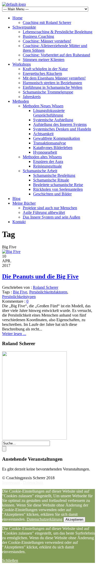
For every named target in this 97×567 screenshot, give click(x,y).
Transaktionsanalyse (49, 143)
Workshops (21, 64)
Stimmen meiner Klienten (43, 59)
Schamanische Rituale (51, 180)
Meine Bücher (24, 203)
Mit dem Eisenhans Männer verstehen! (54, 78)
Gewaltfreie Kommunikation (56, 138)
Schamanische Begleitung (54, 175)
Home (17, 18)
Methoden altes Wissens (42, 157)
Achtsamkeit (43, 134)
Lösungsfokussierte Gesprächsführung (49, 112)
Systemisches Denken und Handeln (62, 129)
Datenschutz (33, 482)
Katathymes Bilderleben (52, 147)
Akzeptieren (74, 519)
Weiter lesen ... (14, 334)
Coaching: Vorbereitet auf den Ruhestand (56, 55)
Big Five (20, 292)
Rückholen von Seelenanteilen (58, 189)
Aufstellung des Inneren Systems (60, 124)
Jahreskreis (32, 96)
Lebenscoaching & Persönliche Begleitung (57, 32)
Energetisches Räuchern (42, 73)
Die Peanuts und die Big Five (40, 276)
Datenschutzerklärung (44, 519)
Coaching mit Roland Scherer (47, 22)
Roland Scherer (45, 287)
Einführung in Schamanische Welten (52, 87)
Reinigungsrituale (47, 166)
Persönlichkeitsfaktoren (48, 292)
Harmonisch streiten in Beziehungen (52, 83)
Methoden (20, 101)
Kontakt (19, 222)
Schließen (10, 560)
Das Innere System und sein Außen (51, 217)
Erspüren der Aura (48, 161)
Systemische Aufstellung (53, 120)
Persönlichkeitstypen (19, 296)
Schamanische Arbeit (40, 171)
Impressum (11, 482)
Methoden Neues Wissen (43, 106)
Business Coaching (38, 36)
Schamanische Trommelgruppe (48, 92)
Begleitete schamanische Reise (58, 184)
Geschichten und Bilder (52, 194)
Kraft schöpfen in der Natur (45, 69)
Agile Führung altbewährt (44, 212)
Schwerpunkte (24, 27)
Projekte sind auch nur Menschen (50, 208)
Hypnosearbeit (45, 152)
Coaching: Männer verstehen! (47, 41)
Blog (16, 198)
